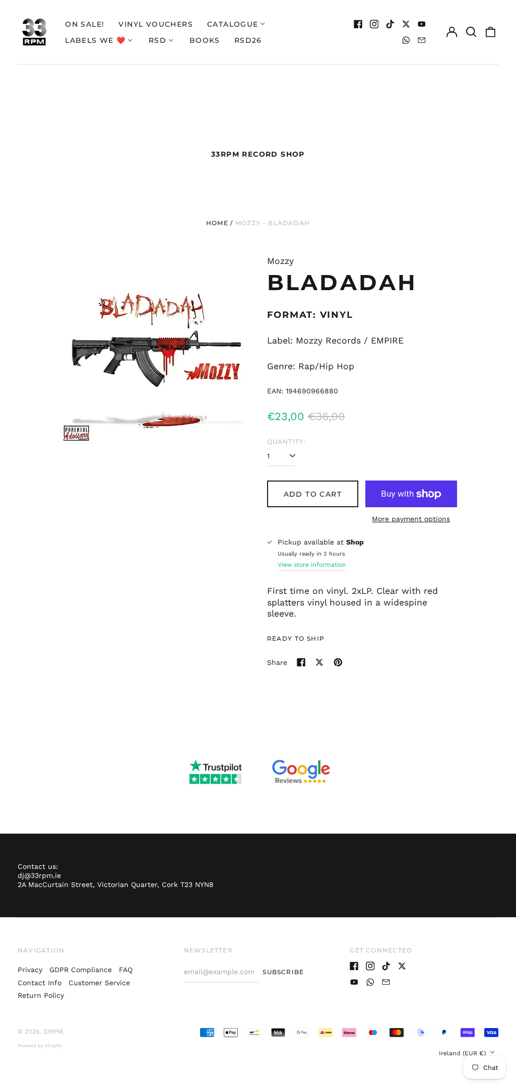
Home (217, 223)
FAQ (126, 970)
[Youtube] (421, 24)
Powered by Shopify (40, 1045)
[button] (471, 32)
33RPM (52, 1031)
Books (204, 40)
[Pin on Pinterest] (338, 662)
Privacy (30, 970)
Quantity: (286, 441)
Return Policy (41, 995)
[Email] (421, 40)
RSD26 (248, 40)
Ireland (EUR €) (463, 1053)
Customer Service (99, 983)
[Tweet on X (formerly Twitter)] (319, 662)
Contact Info (39, 983)
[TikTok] (390, 24)
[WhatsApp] (406, 40)
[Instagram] (374, 24)
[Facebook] (358, 24)
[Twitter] (406, 24)
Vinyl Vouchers (155, 24)
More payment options (411, 519)
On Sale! (84, 24)
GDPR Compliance (80, 970)
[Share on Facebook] (301, 662)
